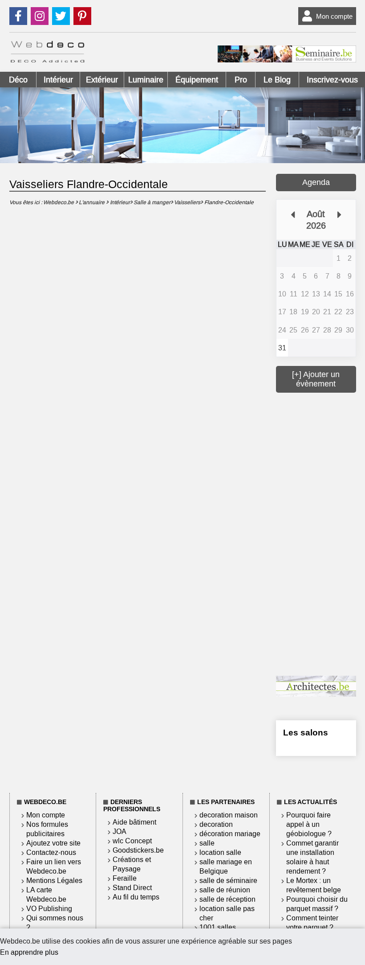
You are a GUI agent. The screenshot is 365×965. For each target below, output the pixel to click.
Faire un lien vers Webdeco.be (53, 866)
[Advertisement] (320, 533)
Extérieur (102, 79)
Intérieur (58, 79)
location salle (220, 852)
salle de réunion (224, 890)
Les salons (305, 732)
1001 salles (217, 927)
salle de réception (227, 899)
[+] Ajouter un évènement (316, 379)
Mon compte (334, 16)
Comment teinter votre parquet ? (312, 922)
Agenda (316, 182)
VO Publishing (49, 908)
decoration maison (228, 815)
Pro (241, 79)
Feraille (125, 878)
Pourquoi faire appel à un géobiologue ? (309, 824)
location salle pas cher (227, 913)
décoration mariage (229, 833)
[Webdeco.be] (47, 60)
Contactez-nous (51, 852)
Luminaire (145, 79)
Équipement (196, 79)
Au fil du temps (136, 897)
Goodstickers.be (138, 850)
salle (207, 843)
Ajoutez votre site (53, 843)
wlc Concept (132, 841)
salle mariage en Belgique (225, 866)
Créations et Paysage (132, 864)
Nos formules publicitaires (47, 829)
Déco (18, 79)
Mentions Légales (54, 880)
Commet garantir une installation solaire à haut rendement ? (312, 857)
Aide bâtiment (134, 822)
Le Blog (277, 79)
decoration (216, 824)
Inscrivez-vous (332, 79)
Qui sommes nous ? (54, 922)
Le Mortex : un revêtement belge (313, 885)
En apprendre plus (29, 952)
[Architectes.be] (316, 694)
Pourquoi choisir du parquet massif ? (317, 904)
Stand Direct (132, 887)
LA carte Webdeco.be (46, 894)
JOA (119, 831)
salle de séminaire (228, 880)
